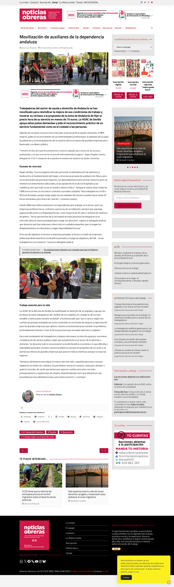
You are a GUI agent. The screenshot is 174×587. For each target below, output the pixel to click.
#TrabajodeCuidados (33, 432)
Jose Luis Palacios (29, 48)
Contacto (34, 2)
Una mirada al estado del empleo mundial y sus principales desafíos (130, 340)
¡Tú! (118, 247)
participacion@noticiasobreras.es (130, 412)
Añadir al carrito (118, 95)
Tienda (79, 2)
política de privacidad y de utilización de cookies (140, 563)
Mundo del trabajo (27, 28)
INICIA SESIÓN (91, 2)
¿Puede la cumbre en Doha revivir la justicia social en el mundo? (131, 351)
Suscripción (45, 2)
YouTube (152, 2)
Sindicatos (68, 432)
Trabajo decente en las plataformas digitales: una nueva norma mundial (131, 305)
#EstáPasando (130, 28)
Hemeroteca (72, 548)
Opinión (86, 28)
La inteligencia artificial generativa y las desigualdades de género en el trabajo (132, 329)
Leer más (147, 96)
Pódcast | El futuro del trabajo (131, 298)
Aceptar (126, 577)
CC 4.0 (105, 571)
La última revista (67, 2)
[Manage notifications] (169, 582)
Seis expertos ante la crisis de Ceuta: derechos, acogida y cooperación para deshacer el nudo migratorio (86, 494)
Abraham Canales (78, 501)
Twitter (145, 2)
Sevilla (53, 432)
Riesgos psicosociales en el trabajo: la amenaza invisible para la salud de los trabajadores (132, 317)
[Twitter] (22, 408)
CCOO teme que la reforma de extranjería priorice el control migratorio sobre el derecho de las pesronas (39, 495)
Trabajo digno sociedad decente (38, 436)
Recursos (118, 28)
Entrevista (96, 28)
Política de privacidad (81, 571)
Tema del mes (107, 28)
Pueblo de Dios (73, 28)
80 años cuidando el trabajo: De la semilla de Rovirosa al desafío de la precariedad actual (131, 255)
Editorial (118, 384)
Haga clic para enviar (128, 205)
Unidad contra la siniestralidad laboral (132, 273)
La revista (24, 2)
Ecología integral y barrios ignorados (131, 263)
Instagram (148, 2)
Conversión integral (57, 28)
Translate (135, 51)
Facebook (141, 2)
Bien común (42, 28)
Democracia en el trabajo (126, 268)
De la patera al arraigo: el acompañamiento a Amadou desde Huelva (131, 281)
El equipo (70, 528)
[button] (127, 167)
